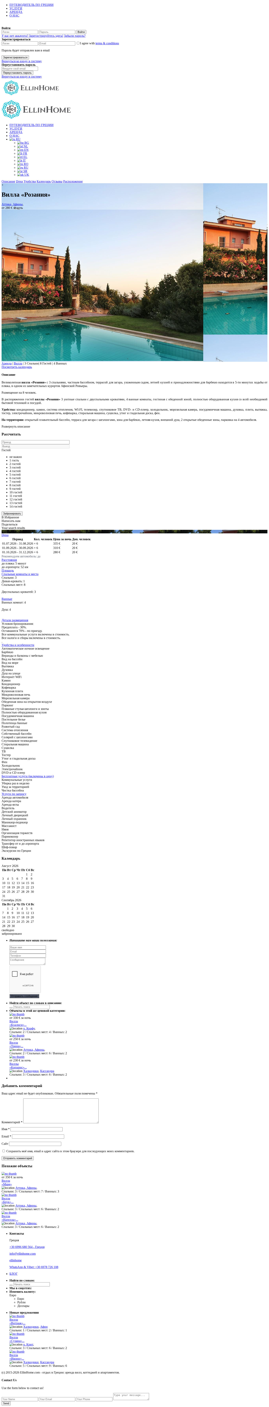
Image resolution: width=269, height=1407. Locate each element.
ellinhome (15, 1260)
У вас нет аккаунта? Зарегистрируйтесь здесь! (32, 35)
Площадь (8, 570)
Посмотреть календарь (17, 367)
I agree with (99, 43)
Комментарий (12, 1122)
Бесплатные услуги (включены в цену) (28, 776)
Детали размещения (15, 620)
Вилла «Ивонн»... (16, 1356)
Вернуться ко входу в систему (22, 61)
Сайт (5, 1143)
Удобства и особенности (18, 645)
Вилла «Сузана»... (16, 1339)
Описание (8, 181)
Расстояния (9, 560)
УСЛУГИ (15, 8)
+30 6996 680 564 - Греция (27, 1247)
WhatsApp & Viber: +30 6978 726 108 (33, 1267)
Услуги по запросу (14, 794)
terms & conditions (107, 43)
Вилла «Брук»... (8, 1200)
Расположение (73, 181)
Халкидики (31, 1071)
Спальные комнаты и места (20, 574)
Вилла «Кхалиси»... (18, 1023)
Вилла (18, 363)
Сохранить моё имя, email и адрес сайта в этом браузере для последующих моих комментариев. (70, 1151)
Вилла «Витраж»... (17, 1321)
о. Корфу (29, 1028)
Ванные (7, 599)
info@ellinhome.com (22, 1253)
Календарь (44, 181)
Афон (44, 1326)
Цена (19, 181)
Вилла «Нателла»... (10, 1218)
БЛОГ (13, 1273)
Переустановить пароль (17, 72)
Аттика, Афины (12, 204)
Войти (81, 32)
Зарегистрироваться (15, 57)
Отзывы (57, 181)
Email (6, 1136)
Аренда (7, 363)
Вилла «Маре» (7, 1182)
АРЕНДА (15, 12)
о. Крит (28, 1344)
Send (6, 1403)
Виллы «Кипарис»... (18, 1065)
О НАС (14, 15)
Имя (6, 1129)
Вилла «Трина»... (16, 1044)
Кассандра (47, 1071)
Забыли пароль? (74, 35)
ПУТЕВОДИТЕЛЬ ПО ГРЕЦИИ (31, 5)
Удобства (30, 181)
